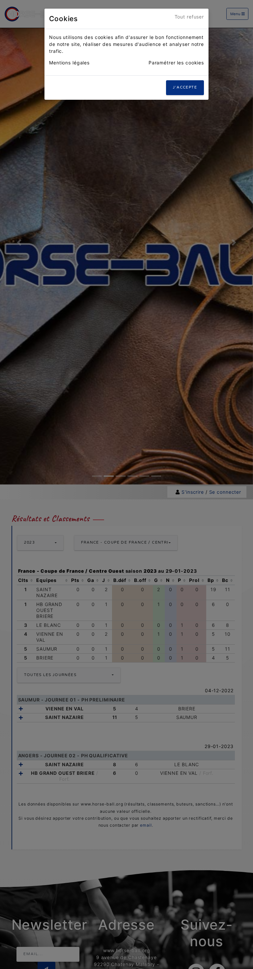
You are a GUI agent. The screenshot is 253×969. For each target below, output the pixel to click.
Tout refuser (189, 16)
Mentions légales (69, 62)
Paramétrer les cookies (176, 62)
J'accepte (185, 87)
